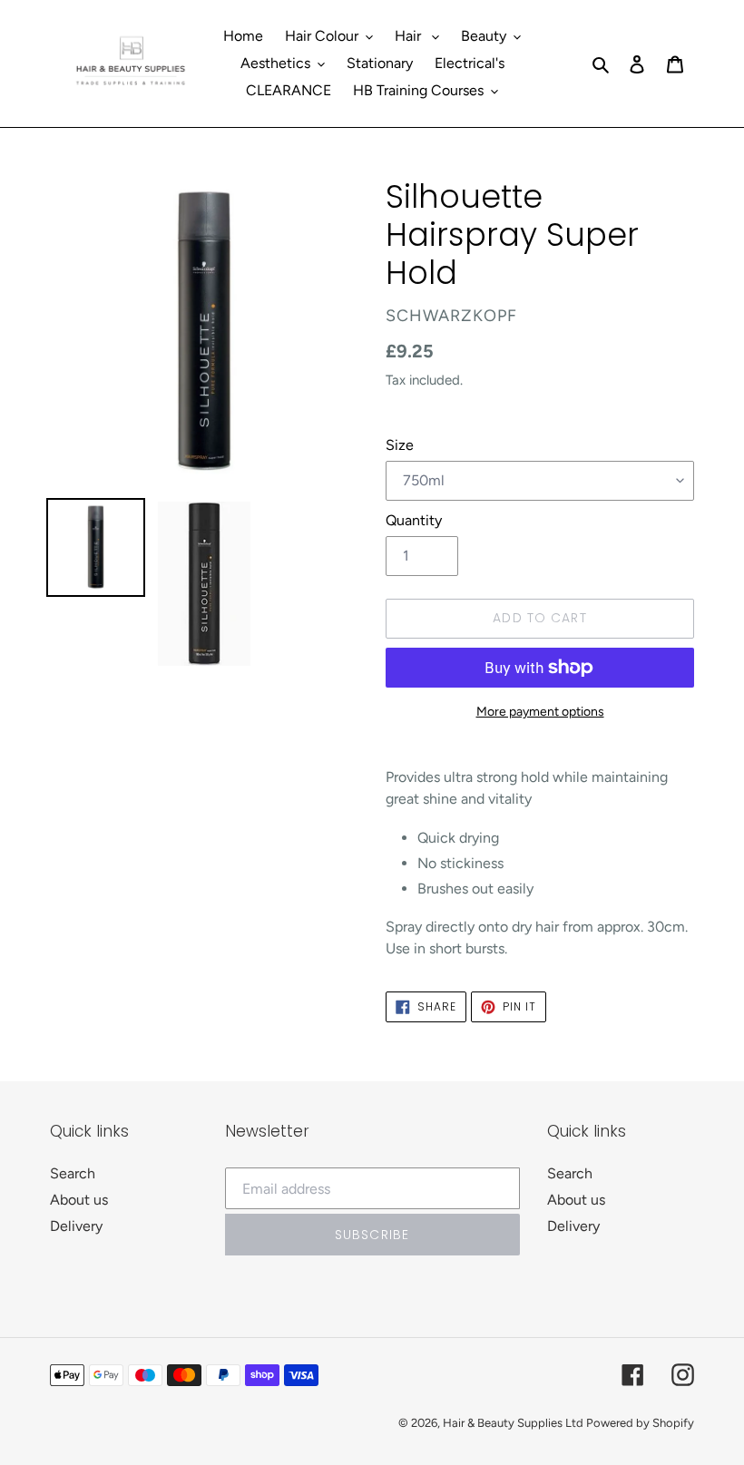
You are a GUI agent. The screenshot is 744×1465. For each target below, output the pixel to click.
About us (79, 1199)
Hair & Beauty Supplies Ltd (514, 1423)
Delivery (76, 1226)
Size (400, 445)
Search (72, 1173)
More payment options (540, 711)
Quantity (414, 520)
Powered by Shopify (640, 1423)
